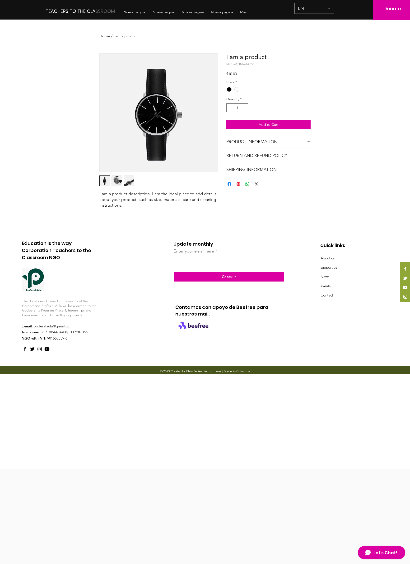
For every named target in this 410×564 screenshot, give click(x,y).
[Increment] (244, 108)
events (326, 286)
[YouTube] (405, 287)
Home (104, 36)
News (325, 276)
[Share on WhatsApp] (247, 184)
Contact (327, 295)
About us (328, 258)
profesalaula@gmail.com (53, 326)
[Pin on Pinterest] (238, 184)
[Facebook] (405, 269)
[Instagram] (405, 296)
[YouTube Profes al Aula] (47, 349)
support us (329, 267)
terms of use (212, 371)
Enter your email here (193, 251)
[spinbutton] (237, 108)
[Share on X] (256, 184)
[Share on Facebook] (229, 184)
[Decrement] (230, 108)
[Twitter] (405, 278)
